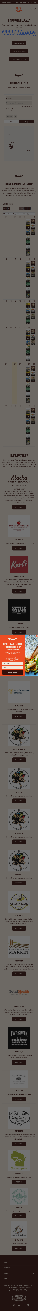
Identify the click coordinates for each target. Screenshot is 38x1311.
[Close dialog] (37, 636)
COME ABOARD (12, 672)
